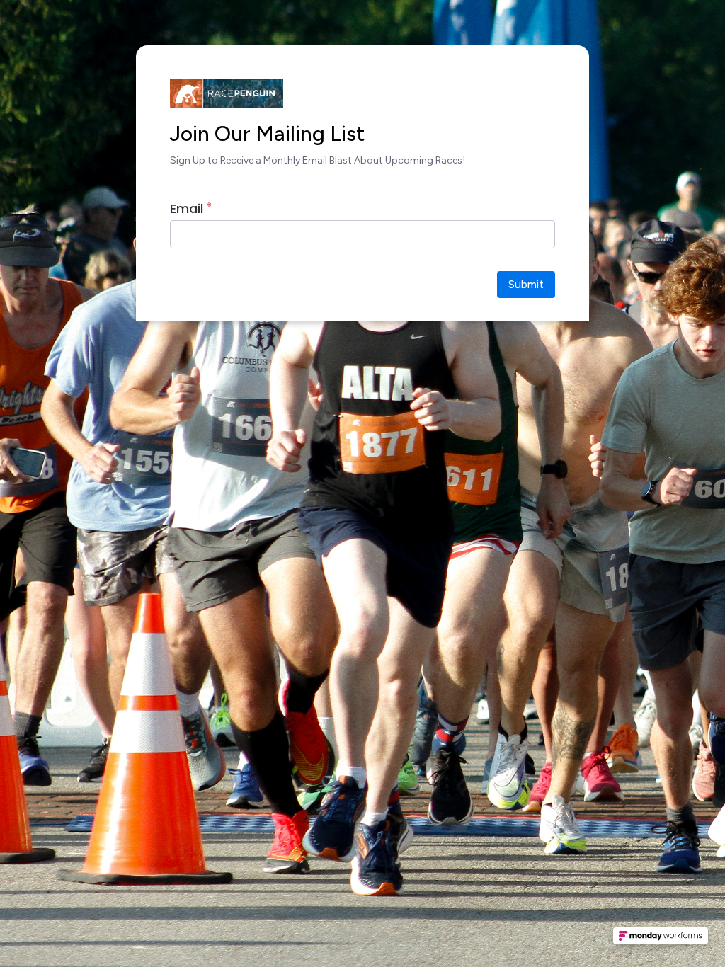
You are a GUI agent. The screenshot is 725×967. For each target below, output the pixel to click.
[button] (660, 940)
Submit (526, 284)
